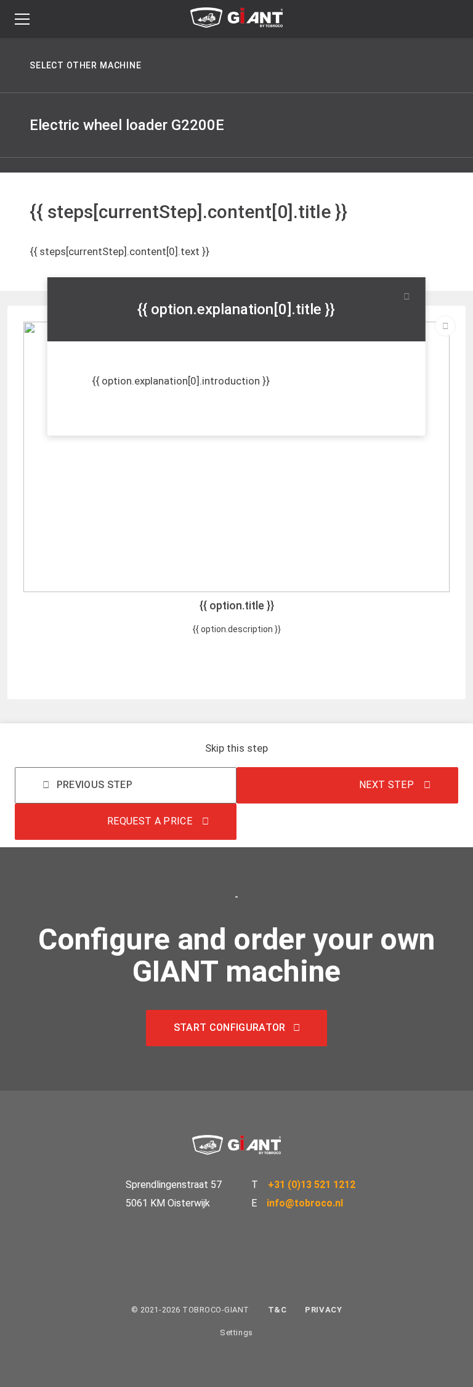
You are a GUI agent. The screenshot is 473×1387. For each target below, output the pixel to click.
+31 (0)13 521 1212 (311, 1184)
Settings (236, 1332)
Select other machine (86, 65)
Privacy (323, 1309)
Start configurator (230, 1027)
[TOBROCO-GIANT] (236, 20)
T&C (277, 1309)
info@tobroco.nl (305, 1203)
